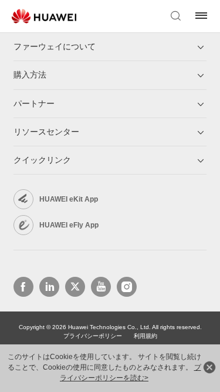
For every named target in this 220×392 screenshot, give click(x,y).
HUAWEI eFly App (69, 225)
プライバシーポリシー (92, 336)
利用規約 (145, 336)
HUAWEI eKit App (68, 199)
